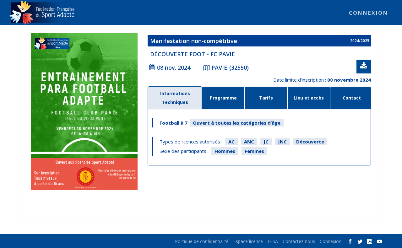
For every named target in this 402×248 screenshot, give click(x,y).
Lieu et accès (309, 98)
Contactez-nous (299, 241)
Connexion (368, 13)
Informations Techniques (175, 97)
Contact (352, 98)
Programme (223, 98)
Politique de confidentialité (202, 241)
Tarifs (266, 98)
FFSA (273, 241)
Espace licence (248, 241)
